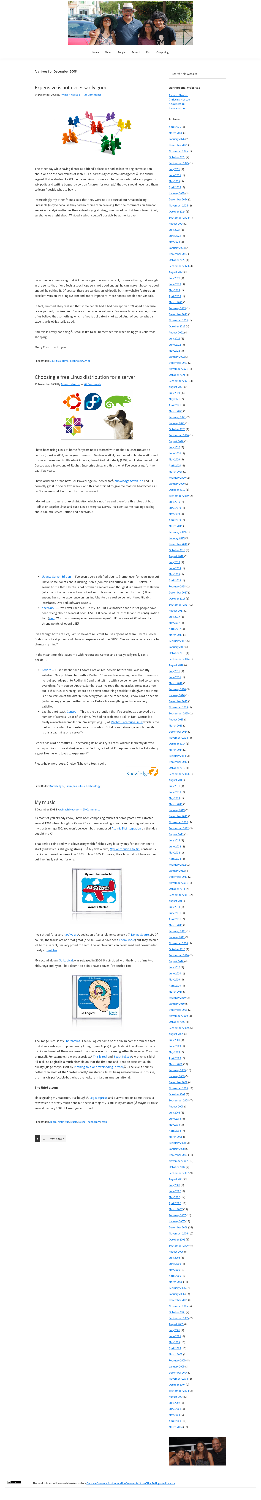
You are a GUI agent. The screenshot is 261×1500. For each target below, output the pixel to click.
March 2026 (176, 133)
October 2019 (177, 489)
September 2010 (179, 955)
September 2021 (179, 381)
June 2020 (175, 453)
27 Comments (92, 94)
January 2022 (177, 356)
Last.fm (52, 950)
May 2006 (174, 1269)
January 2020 (177, 483)
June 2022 (175, 344)
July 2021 (174, 393)
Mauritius (55, 360)
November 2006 (178, 1233)
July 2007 (174, 1185)
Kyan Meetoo (177, 108)
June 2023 (175, 284)
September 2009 (179, 1028)
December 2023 (178, 254)
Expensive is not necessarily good (71, 87)
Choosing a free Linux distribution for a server (85, 376)
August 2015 (176, 719)
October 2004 (177, 1384)
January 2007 (177, 1221)
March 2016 (176, 683)
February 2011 (177, 931)
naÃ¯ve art (71, 934)
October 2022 (177, 326)
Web (88, 360)
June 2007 (175, 1191)
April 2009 (175, 1058)
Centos (71, 711)
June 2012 (175, 846)
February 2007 (177, 1215)
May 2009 (174, 1052)
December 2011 (178, 876)
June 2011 (175, 913)
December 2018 (178, 544)
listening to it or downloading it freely (99, 1067)
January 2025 (177, 193)
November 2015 (178, 707)
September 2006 (179, 1245)
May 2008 (174, 1124)
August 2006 (176, 1251)
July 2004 (174, 1402)
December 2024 (178, 199)
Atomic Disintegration (126, 828)
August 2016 (176, 665)
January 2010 (177, 1003)
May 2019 (174, 514)
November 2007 (178, 1161)
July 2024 (174, 229)
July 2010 (174, 967)
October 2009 (177, 1022)
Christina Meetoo (179, 99)
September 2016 (179, 659)
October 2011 (177, 889)
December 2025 (178, 145)
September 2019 (179, 495)
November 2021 (178, 368)
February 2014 (177, 755)
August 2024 (176, 223)
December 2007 (178, 1155)
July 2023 (174, 278)
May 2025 (174, 181)
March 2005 (176, 1354)
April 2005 (175, 1348)
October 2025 (177, 157)
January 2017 (177, 647)
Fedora (46, 670)
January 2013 (177, 810)
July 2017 (174, 616)
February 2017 (177, 641)
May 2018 (174, 574)
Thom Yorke (127, 940)
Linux (69, 786)
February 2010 (177, 997)
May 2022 (174, 350)
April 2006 (175, 1276)
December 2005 (178, 1300)
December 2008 (178, 1082)
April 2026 (175, 127)
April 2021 (175, 405)
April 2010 (175, 985)
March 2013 (176, 804)
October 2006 (177, 1239)
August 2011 (176, 901)
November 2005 (178, 1306)
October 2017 (177, 598)
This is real (100, 1056)
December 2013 (178, 762)
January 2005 (177, 1366)
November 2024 (178, 205)
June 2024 (175, 235)
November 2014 (178, 737)
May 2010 (174, 979)
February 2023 (177, 308)
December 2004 (178, 1372)
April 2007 (175, 1203)
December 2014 (178, 731)
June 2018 (175, 568)
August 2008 (176, 1106)
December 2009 (178, 1009)
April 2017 (175, 628)
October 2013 (177, 768)
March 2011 (176, 925)
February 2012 (177, 864)
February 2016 (177, 689)
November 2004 (178, 1378)
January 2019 (177, 538)
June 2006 (175, 1263)
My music (45, 802)
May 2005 (174, 1342)
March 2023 (176, 302)
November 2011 (178, 882)
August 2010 (176, 961)
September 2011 (179, 895)
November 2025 (178, 151)
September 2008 (179, 1100)
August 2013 (176, 780)
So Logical (66, 960)
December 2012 (178, 816)
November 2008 (178, 1088)
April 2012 (175, 858)
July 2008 (174, 1112)
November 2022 (178, 320)
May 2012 (174, 852)
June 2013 (175, 792)
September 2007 (179, 1173)
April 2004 (175, 1421)
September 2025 (179, 163)
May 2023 (174, 290)
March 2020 (176, 471)
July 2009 (174, 1040)
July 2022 (174, 338)
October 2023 (177, 260)
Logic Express (98, 1098)
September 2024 (179, 217)
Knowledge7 (56, 786)
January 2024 (177, 248)
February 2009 (177, 1070)
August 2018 (176, 556)
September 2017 (179, 604)
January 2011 (177, 937)
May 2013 (174, 798)
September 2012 (179, 828)
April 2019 (175, 520)
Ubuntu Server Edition (56, 576)
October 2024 (177, 211)
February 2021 (177, 417)
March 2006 (176, 1282)
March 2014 (176, 749)
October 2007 (177, 1167)
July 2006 (174, 1257)
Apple (52, 1121)
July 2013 (174, 786)
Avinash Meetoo (178, 95)
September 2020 (179, 435)
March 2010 (176, 991)
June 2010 (175, 973)
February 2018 (177, 586)
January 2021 (177, 423)
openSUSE (48, 608)
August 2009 (176, 1034)
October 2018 (177, 550)
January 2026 (177, 139)
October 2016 (177, 653)
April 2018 (175, 580)
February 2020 (177, 477)
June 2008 (175, 1118)
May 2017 (174, 622)
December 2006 (178, 1227)
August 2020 (176, 441)
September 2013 (179, 774)
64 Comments (92, 384)
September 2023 (179, 266)
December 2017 (178, 592)
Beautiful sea (122, 1056)
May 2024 (174, 241)
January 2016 (177, 695)
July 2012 (174, 840)
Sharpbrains (72, 1041)
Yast (52, 618)
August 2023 (176, 272)
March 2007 (176, 1209)
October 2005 (177, 1312)
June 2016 (175, 677)
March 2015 (176, 725)
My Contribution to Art (125, 849)
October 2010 (177, 949)
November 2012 (178, 822)
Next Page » (56, 1139)
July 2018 (174, 562)
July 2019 (174, 501)
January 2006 (177, 1294)
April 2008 (175, 1130)
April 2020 (175, 465)
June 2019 (175, 508)
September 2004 (179, 1390)
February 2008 (177, 1142)
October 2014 (177, 743)
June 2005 (175, 1336)
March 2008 (176, 1136)
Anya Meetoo (177, 103)
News (65, 360)
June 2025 (175, 175)
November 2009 (178, 1015)
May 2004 (174, 1415)
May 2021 (174, 399)
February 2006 (177, 1288)
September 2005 (179, 1318)
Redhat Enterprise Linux (127, 722)
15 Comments (91, 809)
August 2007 (176, 1179)
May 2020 (174, 459)
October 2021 (177, 375)
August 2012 (176, 834)
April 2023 (175, 296)
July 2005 (174, 1330)
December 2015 (178, 701)
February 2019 (177, 532)
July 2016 (174, 671)
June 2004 (175, 1409)
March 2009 (176, 1064)
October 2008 (177, 1094)
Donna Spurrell (140, 934)
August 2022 (176, 332)
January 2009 (177, 1076)
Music (73, 1121)
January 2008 (177, 1149)
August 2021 (176, 387)
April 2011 (175, 919)
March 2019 (176, 526)
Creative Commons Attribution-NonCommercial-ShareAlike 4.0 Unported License (130, 1483)
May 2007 (174, 1197)
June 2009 (175, 1046)
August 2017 (176, 610)
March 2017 (176, 635)
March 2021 (176, 411)
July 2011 (174, 907)
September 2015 (179, 713)
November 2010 (178, 943)
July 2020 (174, 447)
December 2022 (178, 314)
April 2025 (175, 187)
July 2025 (174, 169)
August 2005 (176, 1324)
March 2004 (176, 1427)
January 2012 (177, 870)
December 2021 (178, 362)
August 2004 (176, 1396)
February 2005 (177, 1360)
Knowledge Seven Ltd (128, 481)
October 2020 (177, 429)
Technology (77, 360)
